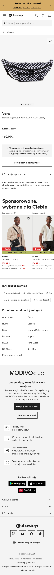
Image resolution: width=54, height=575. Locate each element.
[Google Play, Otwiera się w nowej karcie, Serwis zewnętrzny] (17, 483)
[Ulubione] (43, 15)
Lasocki (31, 323)
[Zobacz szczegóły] (50, 174)
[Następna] (50, 5)
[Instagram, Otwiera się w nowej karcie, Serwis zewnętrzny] (13, 533)
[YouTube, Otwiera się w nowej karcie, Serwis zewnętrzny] (22, 533)
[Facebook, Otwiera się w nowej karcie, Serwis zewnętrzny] (31, 533)
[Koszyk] (49, 15)
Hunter (5, 323)
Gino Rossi (7, 317)
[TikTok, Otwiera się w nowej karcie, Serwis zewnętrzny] (40, 533)
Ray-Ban (32, 349)
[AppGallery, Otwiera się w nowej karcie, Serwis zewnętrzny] (27, 490)
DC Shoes (7, 349)
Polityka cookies (42, 566)
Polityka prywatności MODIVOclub (17, 566)
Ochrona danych (27, 570)
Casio (30, 317)
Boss (4, 330)
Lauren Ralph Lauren (38, 330)
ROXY (5, 342)
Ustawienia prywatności (31, 559)
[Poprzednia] (4, 5)
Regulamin (14, 559)
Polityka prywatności (26, 562)
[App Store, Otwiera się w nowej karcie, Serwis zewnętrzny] (37, 483)
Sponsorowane (7, 213)
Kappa (31, 336)
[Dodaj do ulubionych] (50, 41)
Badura (6, 336)
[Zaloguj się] (36, 15)
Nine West (33, 342)
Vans (6, 114)
